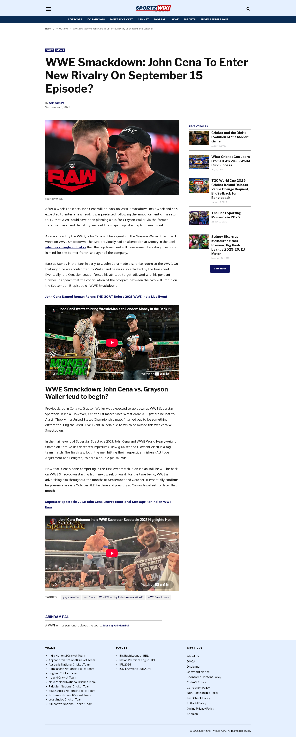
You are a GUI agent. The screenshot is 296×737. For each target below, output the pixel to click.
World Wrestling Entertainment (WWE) (121, 597)
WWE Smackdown (158, 597)
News (60, 50)
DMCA (191, 661)
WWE (175, 19)
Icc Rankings (96, 19)
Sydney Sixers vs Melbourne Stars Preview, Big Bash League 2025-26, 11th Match (229, 245)
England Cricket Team (63, 673)
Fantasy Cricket (121, 19)
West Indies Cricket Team (65, 699)
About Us (193, 656)
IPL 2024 (125, 664)
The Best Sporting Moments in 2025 (226, 215)
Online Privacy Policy (200, 708)
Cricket (143, 19)
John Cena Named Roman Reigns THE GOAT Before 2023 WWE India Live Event (106, 296)
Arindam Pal (57, 103)
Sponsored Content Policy (204, 677)
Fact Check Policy (198, 698)
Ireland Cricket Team (62, 677)
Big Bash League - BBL (134, 655)
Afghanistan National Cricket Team (72, 660)
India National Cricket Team (67, 655)
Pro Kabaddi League (214, 19)
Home (48, 29)
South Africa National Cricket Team (72, 690)
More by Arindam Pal (116, 625)
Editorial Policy (196, 703)
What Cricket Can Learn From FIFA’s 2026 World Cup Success (230, 161)
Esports (189, 19)
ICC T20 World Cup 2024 (135, 668)
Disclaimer (194, 666)
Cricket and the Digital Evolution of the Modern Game (230, 137)
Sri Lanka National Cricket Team (70, 695)
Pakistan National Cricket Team (69, 686)
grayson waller (71, 597)
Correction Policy (198, 687)
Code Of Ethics (196, 682)
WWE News (62, 29)
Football (160, 19)
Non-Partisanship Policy (202, 692)
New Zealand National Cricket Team (72, 682)
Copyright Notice (198, 672)
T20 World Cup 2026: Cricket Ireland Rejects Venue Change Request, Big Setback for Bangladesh (230, 189)
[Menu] (48, 9)
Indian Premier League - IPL (137, 660)
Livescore (75, 19)
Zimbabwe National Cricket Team (70, 704)
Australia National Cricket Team (69, 664)
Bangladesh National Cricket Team (71, 668)
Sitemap (192, 714)
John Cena (89, 597)
